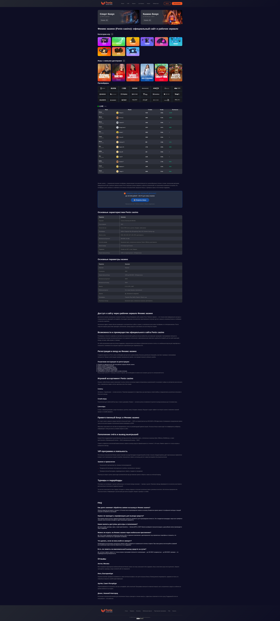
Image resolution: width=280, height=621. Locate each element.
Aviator (148, 3)
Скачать (174, 611)
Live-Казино (141, 3)
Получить (103, 20)
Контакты (138, 611)
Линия (122, 3)
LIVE (128, 3)
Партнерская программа (160, 611)
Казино (133, 3)
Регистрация (177, 3)
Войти (167, 3)
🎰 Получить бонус (140, 200)
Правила (132, 611)
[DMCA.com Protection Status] (140, 619)
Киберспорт (156, 3)
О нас (126, 611)
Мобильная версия (147, 611)
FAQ (169, 611)
